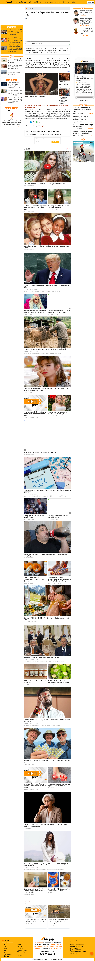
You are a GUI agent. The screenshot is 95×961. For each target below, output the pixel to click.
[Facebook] (68, 24)
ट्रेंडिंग (12, 56)
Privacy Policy (21, 952)
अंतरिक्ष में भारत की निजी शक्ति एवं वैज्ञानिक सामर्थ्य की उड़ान (86, 12)
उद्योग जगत (90, 128)
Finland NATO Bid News (43, 131)
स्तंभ (83, 8)
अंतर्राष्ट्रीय (20, 2)
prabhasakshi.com (56, 948)
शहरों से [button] (41, 2)
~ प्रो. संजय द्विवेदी (84, 25)
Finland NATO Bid (31, 131)
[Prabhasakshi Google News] (69, 44)
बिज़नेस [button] (25, 2)
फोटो (5, 946)
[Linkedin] (46, 954)
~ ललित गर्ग (83, 16)
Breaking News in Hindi (41, 946)
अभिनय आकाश (28, 44)
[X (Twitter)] (68, 27)
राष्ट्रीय (16, 2)
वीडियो (5, 948)
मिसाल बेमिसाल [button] (49, 2)
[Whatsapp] (36, 122)
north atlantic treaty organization (52, 134)
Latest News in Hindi (55, 944)
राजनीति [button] (73, 2)
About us (19, 946)
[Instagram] (49, 954)
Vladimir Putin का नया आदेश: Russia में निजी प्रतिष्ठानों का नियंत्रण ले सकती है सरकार (36, 920)
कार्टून (5, 952)
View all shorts (84, 100)
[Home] (26, 8)
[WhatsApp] (68, 30)
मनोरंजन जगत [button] (65, 2)
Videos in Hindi (53, 946)
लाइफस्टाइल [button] (57, 2)
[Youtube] (51, 954)
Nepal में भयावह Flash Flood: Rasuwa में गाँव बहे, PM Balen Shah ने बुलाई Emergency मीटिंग (59, 921)
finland (53, 131)
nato (57, 131)
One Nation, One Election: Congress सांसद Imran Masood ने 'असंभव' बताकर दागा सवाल (82, 118)
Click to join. (41, 126)
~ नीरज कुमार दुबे (84, 35)
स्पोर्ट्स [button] (30, 2)
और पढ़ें (19, 126)
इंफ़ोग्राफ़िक (6, 950)
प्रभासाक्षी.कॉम (39, 943)
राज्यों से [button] (36, 2)
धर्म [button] (77, 2)
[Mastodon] (54, 954)
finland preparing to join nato (33, 134)
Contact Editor (74, 953)
